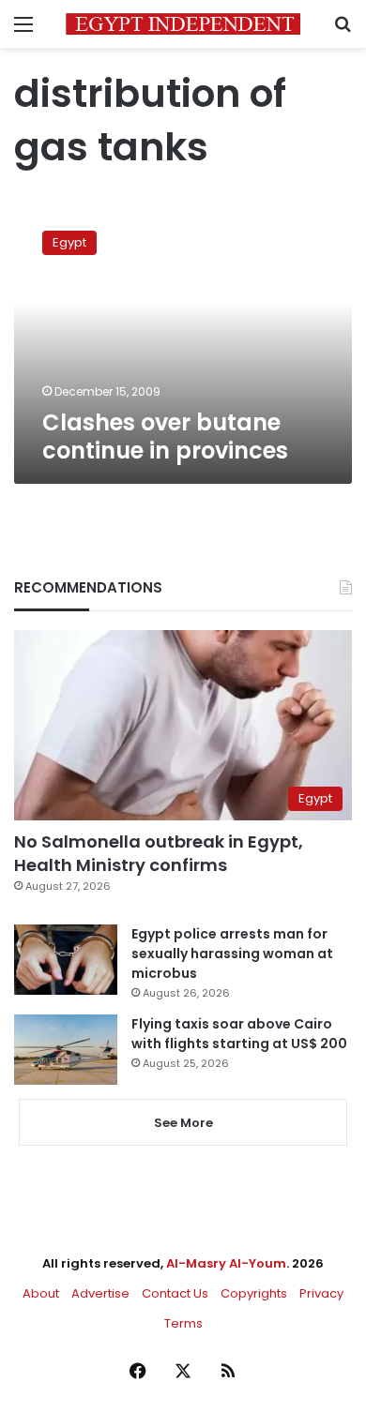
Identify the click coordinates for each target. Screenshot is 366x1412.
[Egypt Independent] (183, 24)
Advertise (100, 1293)
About (41, 1293)
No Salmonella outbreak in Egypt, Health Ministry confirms (158, 853)
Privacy (321, 1293)
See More (183, 1123)
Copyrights (254, 1293)
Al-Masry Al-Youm (226, 1263)
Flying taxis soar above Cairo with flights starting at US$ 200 (239, 1033)
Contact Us (175, 1293)
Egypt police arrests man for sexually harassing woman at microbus (232, 953)
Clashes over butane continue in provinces (165, 436)
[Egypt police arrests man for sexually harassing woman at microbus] (65, 959)
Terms (183, 1323)
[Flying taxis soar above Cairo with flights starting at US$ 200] (65, 1049)
